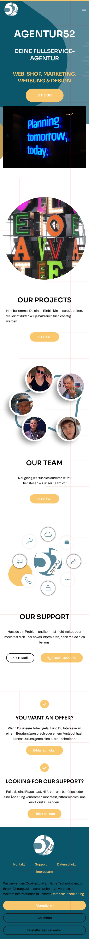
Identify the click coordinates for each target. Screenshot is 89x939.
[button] (84, 9)
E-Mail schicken (44, 750)
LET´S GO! (44, 337)
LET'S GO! (44, 95)
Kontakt (19, 864)
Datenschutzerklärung (67, 894)
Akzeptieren (45, 905)
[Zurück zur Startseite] (11, 9)
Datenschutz (66, 864)
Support (41, 864)
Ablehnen (44, 918)
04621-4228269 (64, 658)
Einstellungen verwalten (45, 930)
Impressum (44, 871)
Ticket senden (44, 814)
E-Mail (23, 658)
